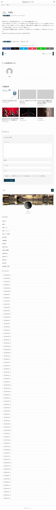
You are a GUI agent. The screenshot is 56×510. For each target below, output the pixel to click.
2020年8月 (7, 298)
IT (4, 224)
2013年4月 (7, 372)
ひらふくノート (28, 2)
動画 (4, 15)
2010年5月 (7, 485)
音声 (5, 263)
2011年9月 (7, 433)
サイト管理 (7, 234)
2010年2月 (7, 495)
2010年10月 (8, 469)
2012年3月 (7, 414)
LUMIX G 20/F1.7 (16, 41)
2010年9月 (7, 472)
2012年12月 (8, 385)
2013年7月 (7, 362)
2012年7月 (7, 401)
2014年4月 (7, 333)
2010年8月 (7, 475)
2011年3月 (7, 453)
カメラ (5, 227)
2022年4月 (7, 278)
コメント (6, 142)
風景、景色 (7, 266)
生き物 (5, 247)
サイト (5, 171)
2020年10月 (7, 291)
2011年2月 (7, 456)
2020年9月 (7, 294)
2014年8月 (7, 320)
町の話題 (7, 15)
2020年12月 (7, 288)
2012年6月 (7, 404)
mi (9, 76)
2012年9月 (7, 395)
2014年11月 (7, 314)
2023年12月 (7, 275)
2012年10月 (8, 391)
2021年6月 (7, 285)
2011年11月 (7, 427)
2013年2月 (7, 378)
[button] (6, 48)
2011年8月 (7, 437)
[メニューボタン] (2, 2)
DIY (5, 221)
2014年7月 (7, 323)
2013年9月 (7, 356)
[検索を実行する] (52, 190)
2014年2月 (7, 340)
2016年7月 (7, 304)
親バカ (5, 256)
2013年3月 (7, 375)
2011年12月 (7, 424)
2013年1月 (7, 382)
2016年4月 (7, 307)
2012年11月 (8, 388)
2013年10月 (7, 352)
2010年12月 (8, 462)
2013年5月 (7, 369)
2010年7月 (7, 479)
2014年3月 (7, 336)
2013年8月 (7, 359)
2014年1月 (7, 343)
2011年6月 (7, 443)
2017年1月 (7, 301)
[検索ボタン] (54, 2)
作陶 (5, 237)
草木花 (5, 253)
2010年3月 (7, 492)
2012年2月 (7, 417)
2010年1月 (7, 498)
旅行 (5, 243)
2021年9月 (7, 281)
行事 (27, 41)
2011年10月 (8, 430)
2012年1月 (7, 420)
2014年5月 (7, 330)
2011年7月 (7, 440)
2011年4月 (7, 449)
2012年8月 (7, 398)
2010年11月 (8, 466)
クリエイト (7, 231)
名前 (5, 160)
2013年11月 (7, 349)
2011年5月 (7, 446)
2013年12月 (7, 346)
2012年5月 (7, 407)
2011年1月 (7, 459)
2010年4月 (7, 488)
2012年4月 (7, 411)
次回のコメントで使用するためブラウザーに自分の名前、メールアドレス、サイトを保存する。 (25, 176)
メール (6, 165)
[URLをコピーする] (49, 48)
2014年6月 (7, 327)
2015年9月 (7, 310)
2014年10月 (7, 317)
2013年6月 (7, 365)
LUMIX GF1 (23, 41)
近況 (5, 260)
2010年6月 (7, 482)
